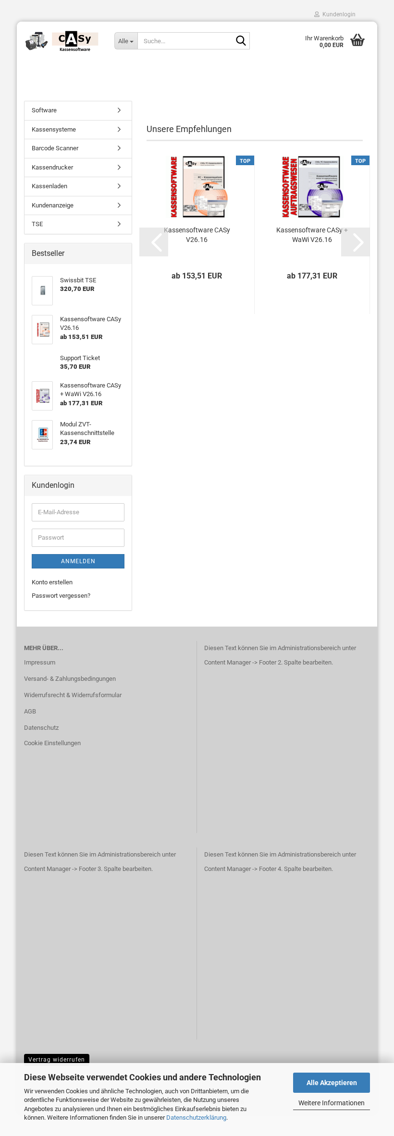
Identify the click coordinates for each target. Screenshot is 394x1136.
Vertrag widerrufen (56, 1059)
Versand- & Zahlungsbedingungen (70, 678)
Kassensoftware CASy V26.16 (197, 234)
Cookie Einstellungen (52, 743)
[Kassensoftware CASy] (62, 41)
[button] (153, 242)
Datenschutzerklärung (196, 1117)
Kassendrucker (52, 167)
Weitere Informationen (331, 1103)
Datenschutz (41, 727)
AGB (30, 711)
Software (44, 110)
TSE (37, 224)
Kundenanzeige (53, 205)
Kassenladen (49, 186)
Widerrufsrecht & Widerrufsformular (73, 695)
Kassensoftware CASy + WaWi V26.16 (312, 234)
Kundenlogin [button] (338, 14)
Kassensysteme (54, 129)
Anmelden (78, 561)
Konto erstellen (52, 582)
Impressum (39, 662)
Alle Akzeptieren (332, 1083)
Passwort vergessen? (61, 595)
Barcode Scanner (55, 148)
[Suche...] (241, 41)
